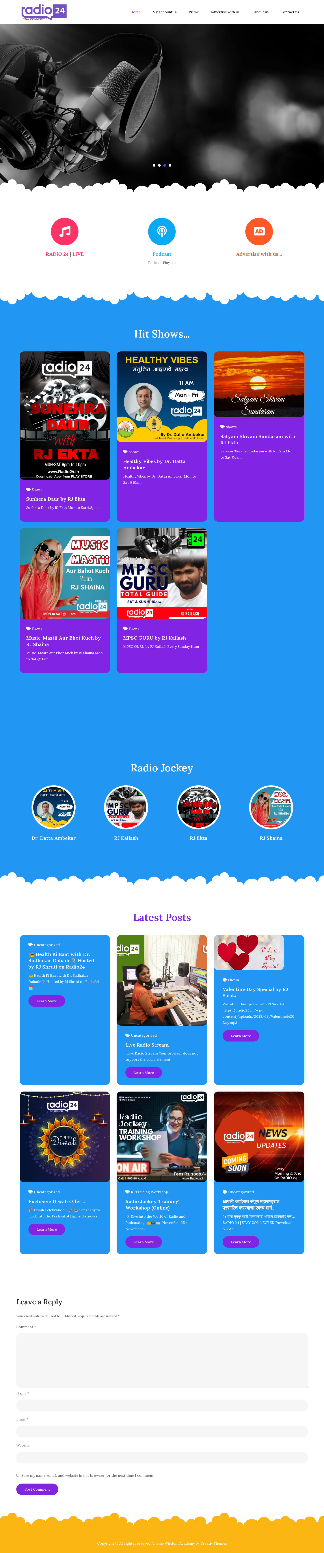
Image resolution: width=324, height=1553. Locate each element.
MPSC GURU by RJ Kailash (154, 638)
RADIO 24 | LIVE (65, 254)
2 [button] (159, 165)
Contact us (290, 12)
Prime (194, 12)
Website (23, 1445)
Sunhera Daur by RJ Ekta (55, 499)
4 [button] (170, 165)
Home (135, 12)
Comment (26, 1327)
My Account (163, 12)
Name (22, 1393)
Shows (37, 489)
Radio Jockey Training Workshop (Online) (152, 1204)
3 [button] (164, 165)
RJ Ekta (198, 838)
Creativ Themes (213, 1543)
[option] (162, 112)
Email (22, 1419)
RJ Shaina (271, 838)
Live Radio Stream (147, 1045)
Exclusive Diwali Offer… (56, 1201)
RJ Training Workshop (149, 1192)
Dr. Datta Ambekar (54, 838)
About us (261, 12)
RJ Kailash (126, 838)
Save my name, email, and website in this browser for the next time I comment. (88, 1475)
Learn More (47, 1001)
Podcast (162, 254)
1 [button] (154, 165)
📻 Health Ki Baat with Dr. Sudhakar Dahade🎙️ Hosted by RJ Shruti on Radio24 (61, 960)
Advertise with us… (226, 12)
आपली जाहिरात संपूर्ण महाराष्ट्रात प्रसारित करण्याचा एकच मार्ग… (251, 1204)
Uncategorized (47, 945)
